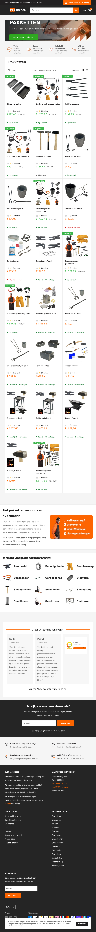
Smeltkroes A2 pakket (73, 313)
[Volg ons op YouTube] (15, 917)
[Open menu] (6, 10)
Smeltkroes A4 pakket (15, 208)
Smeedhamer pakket (44, 156)
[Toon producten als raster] (83, 70)
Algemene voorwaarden (14, 835)
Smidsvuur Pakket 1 (43, 418)
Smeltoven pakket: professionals (43, 210)
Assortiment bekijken (23, 37)
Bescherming (57, 861)
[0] (89, 10)
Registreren (65, 723)
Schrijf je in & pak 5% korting (78, 2)
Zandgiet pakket (13, 261)
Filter (14, 70)
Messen (55, 823)
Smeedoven (56, 816)
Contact (8, 831)
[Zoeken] (76, 10)
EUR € (8, 907)
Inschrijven (12, 895)
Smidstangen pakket (72, 104)
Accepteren (82, 923)
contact (8, 803)
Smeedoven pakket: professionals (43, 471)
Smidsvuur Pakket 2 (14, 418)
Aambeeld (56, 827)
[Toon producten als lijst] (87, 70)
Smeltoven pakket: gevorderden (48, 104)
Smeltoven (56, 819)
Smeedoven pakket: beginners (18, 313)
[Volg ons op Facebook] (6, 917)
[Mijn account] (84, 10)
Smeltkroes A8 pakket (73, 156)
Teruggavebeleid (11, 842)
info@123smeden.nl (60, 787)
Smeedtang (56, 854)
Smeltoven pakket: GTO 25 (46, 313)
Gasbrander (56, 850)
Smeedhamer (57, 838)
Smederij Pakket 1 (14, 470)
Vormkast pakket (42, 365)
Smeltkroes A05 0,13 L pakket (18, 365)
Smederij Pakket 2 (71, 418)
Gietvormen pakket (14, 104)
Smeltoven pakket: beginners (18, 156)
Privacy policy (10, 838)
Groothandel (10, 823)
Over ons (8, 827)
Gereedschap (57, 857)
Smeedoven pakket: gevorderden (72, 262)
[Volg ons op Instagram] (10, 917)
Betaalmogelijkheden (13, 819)
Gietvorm (55, 846)
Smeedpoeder (57, 842)
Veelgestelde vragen (13, 816)
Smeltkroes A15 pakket (73, 208)
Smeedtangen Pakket (44, 261)
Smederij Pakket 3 (71, 365)
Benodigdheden (58, 865)
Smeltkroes (56, 835)
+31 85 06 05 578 (59, 783)
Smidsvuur (56, 831)
